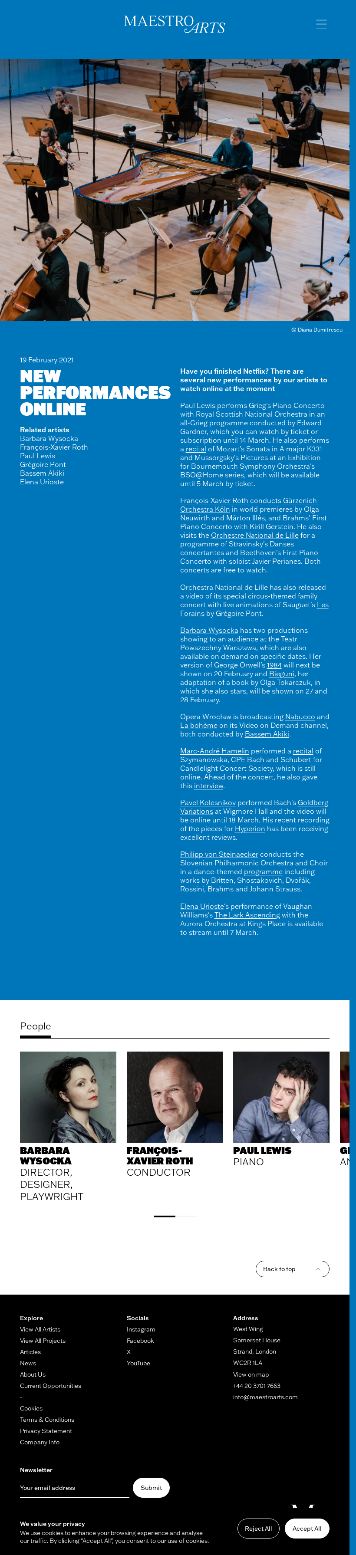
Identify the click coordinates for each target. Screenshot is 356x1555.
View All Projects (43, 1341)
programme (263, 871)
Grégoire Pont (43, 464)
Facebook (140, 1341)
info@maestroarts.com (265, 1397)
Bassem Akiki (42, 473)
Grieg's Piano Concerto (287, 405)
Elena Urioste (42, 481)
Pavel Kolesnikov (208, 802)
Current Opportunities (50, 1386)
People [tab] (35, 1026)
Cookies (31, 1408)
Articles (30, 1352)
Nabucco (300, 716)
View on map (251, 1374)
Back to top (279, 1269)
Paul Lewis (37, 455)
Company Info (39, 1442)
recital (196, 448)
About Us (33, 1374)
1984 (274, 665)
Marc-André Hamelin (214, 750)
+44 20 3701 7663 (256, 1386)
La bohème (199, 725)
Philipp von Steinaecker (219, 854)
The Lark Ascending (247, 915)
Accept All (307, 1528)
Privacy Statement (46, 1431)
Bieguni (281, 673)
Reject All (258, 1528)
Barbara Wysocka (49, 438)
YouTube (138, 1363)
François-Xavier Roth (54, 447)
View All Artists (40, 1329)
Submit (151, 1488)
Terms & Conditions (47, 1419)
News (28, 1363)
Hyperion (250, 828)
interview (208, 785)
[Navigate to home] (174, 24)
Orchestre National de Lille (255, 535)
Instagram (141, 1329)
